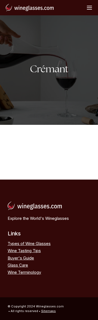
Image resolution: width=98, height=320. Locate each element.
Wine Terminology (24, 272)
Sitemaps (48, 311)
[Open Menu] (89, 7)
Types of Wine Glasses (29, 243)
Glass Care (18, 265)
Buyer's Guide (21, 258)
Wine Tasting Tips (24, 250)
